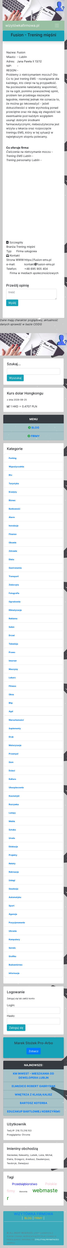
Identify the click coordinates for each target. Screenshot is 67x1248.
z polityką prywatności (47, 1240)
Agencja (13, 914)
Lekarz (12, 677)
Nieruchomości (16, 720)
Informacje (14, 973)
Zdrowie (13, 551)
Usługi (12, 880)
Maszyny (13, 669)
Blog (35, 427)
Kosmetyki (14, 796)
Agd (11, 711)
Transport (14, 576)
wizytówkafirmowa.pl (22, 25)
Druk (11, 737)
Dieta (11, 559)
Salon (11, 627)
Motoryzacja (15, 745)
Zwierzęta (14, 584)
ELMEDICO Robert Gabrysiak (33, 1086)
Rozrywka (14, 804)
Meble (12, 821)
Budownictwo (15, 964)
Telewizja (13, 644)
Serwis (12, 948)
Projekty (13, 855)
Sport (11, 905)
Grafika (12, 956)
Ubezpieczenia (16, 787)
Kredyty (13, 492)
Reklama (13, 618)
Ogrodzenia (14, 601)
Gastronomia (15, 568)
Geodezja (13, 888)
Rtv (10, 475)
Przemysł (13, 753)
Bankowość (14, 508)
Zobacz (33, 1051)
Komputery (14, 939)
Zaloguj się (16, 1027)
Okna (11, 694)
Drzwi (12, 635)
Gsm (11, 762)
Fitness (12, 686)
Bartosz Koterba (33, 1103)
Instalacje (13, 525)
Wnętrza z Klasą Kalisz (33, 1094)
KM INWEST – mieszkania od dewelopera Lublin (33, 1075)
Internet (13, 660)
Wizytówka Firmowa (33, 1214)
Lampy (12, 813)
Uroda (12, 838)
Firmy (35, 436)
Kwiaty (12, 863)
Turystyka (14, 483)
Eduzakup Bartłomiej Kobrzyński (33, 1111)
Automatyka (15, 897)
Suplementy (15, 728)
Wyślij (12, 303)
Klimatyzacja (15, 610)
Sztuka (12, 829)
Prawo (12, 652)
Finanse (12, 534)
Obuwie (12, 542)
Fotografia (14, 593)
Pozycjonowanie (17, 922)
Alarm (12, 517)
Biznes (12, 500)
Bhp (11, 703)
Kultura (12, 779)
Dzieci (12, 770)
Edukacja (13, 846)
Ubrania (13, 931)
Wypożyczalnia (16, 466)
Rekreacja (14, 872)
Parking (12, 458)
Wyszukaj (15, 378)
